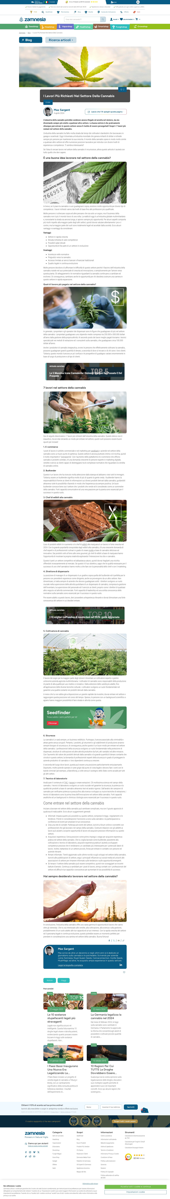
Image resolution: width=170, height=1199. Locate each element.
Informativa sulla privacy (90, 1183)
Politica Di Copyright (107, 1172)
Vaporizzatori (57, 1143)
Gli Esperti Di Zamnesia (84, 1164)
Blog (78, 1139)
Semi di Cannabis (58, 1136)
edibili (84, 544)
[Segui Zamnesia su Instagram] (30, 1152)
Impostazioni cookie (135, 1192)
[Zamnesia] (39, 19)
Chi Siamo (80, 1150)
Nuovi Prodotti (81, 1143)
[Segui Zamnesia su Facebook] (26, 1152)
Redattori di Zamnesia (84, 1161)
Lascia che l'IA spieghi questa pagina (106, 112)
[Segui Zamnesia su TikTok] (26, 1156)
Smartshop (56, 1150)
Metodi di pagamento (107, 1143)
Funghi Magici (57, 1154)
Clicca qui (52, 723)
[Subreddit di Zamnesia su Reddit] (30, 1156)
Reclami (103, 1168)
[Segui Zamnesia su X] (38, 1152)
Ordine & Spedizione (107, 1146)
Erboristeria (56, 1146)
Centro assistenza (106, 1136)
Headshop (56, 1139)
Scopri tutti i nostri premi (125, 1121)
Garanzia (103, 1164)
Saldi (54, 1168)
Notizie (50, 980)
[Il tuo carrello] (138, 19)
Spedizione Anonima (83, 1168)
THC (66, 782)
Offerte (55, 1164)
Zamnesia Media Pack (84, 1157)
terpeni (72, 782)
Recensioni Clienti (82, 1154)
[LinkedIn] (121, 964)
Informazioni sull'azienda (108, 1139)
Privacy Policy (55, 1112)
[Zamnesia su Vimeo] (34, 1152)
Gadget (55, 1161)
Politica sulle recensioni (108, 1161)
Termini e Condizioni (107, 1150)
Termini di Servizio (65, 1112)
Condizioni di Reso (106, 1157)
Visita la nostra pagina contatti (38, 1146)
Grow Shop (56, 1157)
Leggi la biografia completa (70, 965)
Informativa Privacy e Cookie (110, 1154)
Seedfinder (80, 1136)
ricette (91, 550)
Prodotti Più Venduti (83, 1146)
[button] (48, 111)
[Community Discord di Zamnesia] (34, 1156)
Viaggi (63, 980)
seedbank (95, 451)
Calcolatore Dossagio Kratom (134, 1148)
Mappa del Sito (81, 1172)
